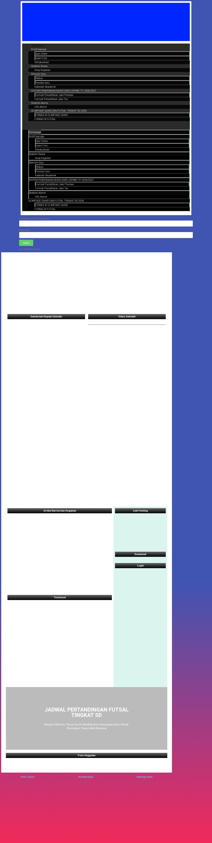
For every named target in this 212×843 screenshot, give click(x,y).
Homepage (37, 45)
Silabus (39, 78)
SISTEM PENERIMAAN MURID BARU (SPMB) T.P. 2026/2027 (63, 90)
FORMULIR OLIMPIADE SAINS (51, 115)
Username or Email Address (34, 218)
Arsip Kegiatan (42, 70)
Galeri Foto (41, 58)
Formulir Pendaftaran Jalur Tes (51, 99)
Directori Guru (38, 73)
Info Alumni (41, 106)
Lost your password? (29, 249)
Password (24, 230)
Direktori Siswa (39, 66)
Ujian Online (41, 53)
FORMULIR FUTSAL (45, 119)
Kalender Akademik (45, 86)
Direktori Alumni (39, 103)
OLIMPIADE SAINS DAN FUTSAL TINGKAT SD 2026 (59, 110)
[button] (106, 125)
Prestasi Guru (42, 82)
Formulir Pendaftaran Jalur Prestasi (54, 95)
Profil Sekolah (38, 49)
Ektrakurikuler (42, 62)
